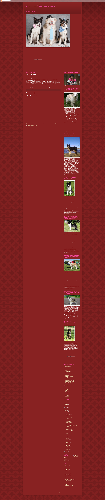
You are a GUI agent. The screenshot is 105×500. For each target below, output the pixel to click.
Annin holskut (67, 468)
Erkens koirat (67, 470)
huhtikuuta (68, 445)
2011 (66, 410)
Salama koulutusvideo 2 (69, 376)
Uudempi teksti (28, 123)
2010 (66, 411)
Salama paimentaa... (68, 389)
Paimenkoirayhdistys (68, 478)
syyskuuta (67, 438)
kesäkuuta (68, 442)
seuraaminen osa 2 (68, 367)
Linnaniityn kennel (68, 475)
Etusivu (43, 123)
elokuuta (67, 439)
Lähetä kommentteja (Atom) (32, 125)
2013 (66, 407)
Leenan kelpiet (67, 474)
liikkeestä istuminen (68, 371)
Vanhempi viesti (57, 123)
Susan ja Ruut (67, 481)
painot (67, 415)
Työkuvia (66, 392)
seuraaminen (67, 375)
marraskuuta (68, 414)
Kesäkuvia (66, 394)
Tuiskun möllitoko (68, 366)
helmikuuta (68, 448)
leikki (66, 370)
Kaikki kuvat (67, 395)
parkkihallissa (68, 432)
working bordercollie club (69, 485)
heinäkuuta (68, 441)
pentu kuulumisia (68, 421)
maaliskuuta (68, 446)
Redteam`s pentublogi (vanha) (70, 479)
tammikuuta (68, 449)
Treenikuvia (67, 396)
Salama (66, 390)
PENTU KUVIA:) (69, 422)
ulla (65, 457)
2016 (66, 403)
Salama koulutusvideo (68, 377)
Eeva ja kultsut (67, 469)
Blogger (59, 492)
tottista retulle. (68, 427)
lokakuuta (68, 436)
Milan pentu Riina (68, 476)
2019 (66, 401)
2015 (66, 404)
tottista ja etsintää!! (69, 429)
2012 (66, 408)
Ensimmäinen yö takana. (70, 424)
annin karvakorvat (68, 483)
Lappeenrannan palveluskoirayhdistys (71, 473)
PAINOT (67, 418)
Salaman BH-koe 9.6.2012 (69, 380)
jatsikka (66, 484)
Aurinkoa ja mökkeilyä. (69, 430)
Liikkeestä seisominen (68, 372)
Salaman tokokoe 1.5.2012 (69, 381)
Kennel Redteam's (40, 6)
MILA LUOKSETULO (69, 382)
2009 (66, 451)
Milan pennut (67, 391)
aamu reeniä (68, 433)
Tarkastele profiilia (67, 460)
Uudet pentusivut (68, 465)
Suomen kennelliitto (68, 480)
